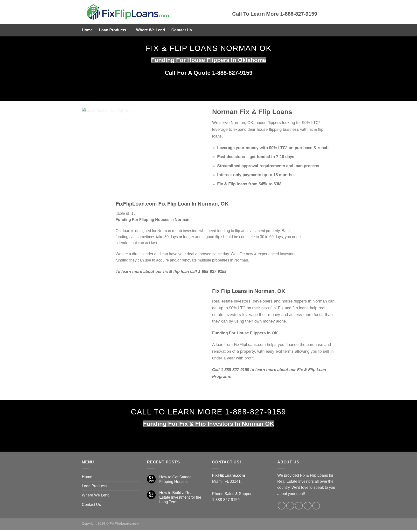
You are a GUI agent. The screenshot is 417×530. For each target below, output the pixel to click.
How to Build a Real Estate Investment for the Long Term (180, 497)
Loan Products (112, 30)
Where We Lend (150, 30)
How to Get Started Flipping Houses (175, 479)
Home (87, 30)
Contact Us (181, 30)
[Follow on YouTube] (316, 506)
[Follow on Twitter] (290, 506)
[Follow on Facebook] (282, 506)
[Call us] (299, 506)
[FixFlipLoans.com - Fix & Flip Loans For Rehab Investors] (153, 12)
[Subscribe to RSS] (308, 506)
